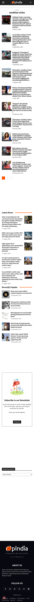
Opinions (5, 23)
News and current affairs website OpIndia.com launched (21, 292)
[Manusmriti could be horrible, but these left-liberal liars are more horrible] (6, 305)
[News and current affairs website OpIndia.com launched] (6, 294)
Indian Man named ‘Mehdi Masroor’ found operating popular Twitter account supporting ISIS (19, 337)
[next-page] (11, 178)
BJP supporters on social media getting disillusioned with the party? (21, 314)
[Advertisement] (17, 447)
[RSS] (15, 589)
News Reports (4, 41)
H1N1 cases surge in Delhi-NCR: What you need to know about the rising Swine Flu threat (12, 235)
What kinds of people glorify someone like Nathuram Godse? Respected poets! (21, 325)
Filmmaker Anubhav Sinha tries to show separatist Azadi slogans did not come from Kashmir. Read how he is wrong (22, 123)
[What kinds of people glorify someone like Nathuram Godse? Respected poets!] (6, 326)
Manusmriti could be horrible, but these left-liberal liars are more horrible (21, 304)
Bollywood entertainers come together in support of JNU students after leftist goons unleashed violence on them (22, 137)
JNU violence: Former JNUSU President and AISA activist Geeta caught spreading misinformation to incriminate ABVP (21, 151)
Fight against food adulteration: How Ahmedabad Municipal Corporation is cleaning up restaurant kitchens (12, 247)
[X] (19, 589)
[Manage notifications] (4, 597)
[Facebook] (5, 589)
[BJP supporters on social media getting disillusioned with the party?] (6, 316)
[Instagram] (10, 589)
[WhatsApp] (24, 589)
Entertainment (6, 94)
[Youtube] (28, 589)
